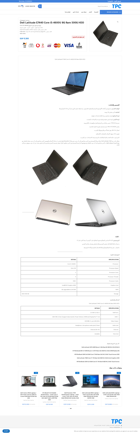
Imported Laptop (113, 398)
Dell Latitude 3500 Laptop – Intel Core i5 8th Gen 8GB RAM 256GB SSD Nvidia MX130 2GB (91, 395)
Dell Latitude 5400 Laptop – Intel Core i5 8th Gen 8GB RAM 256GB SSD (111, 394)
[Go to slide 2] (69, 408)
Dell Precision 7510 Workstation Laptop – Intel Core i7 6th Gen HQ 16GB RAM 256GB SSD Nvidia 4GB (70, 395)
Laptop (27, 20)
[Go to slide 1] (70, 408)
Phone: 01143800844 (115, 427)
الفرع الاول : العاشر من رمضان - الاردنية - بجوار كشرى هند (107, 425)
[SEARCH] (40, 6)
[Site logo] (116, 6)
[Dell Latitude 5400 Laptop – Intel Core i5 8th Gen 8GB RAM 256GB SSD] (111, 381)
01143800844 (28, 1)
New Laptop (31, 400)
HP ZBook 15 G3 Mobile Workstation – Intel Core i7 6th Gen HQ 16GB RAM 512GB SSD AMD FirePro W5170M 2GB (49, 396)
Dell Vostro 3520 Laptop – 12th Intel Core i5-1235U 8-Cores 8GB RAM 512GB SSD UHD (28, 395)
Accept (6, 431)
